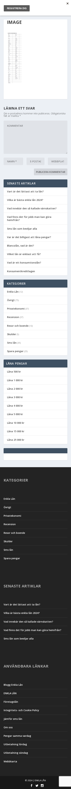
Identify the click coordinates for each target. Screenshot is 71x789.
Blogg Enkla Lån (13, 684)
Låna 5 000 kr (15, 414)
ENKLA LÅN (10, 693)
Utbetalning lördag (15, 744)
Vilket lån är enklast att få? (24, 254)
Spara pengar (15, 351)
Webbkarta (10, 761)
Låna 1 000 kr (15, 380)
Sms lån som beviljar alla (22, 228)
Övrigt (11, 300)
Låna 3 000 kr (15, 397)
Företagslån (11, 701)
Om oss (8, 727)
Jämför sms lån (13, 718)
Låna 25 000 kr (15, 439)
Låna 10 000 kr (15, 422)
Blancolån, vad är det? (20, 245)
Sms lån (12, 342)
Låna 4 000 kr (15, 405)
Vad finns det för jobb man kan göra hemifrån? (29, 218)
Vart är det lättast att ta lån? (25, 191)
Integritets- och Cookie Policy (21, 710)
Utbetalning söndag (16, 752)
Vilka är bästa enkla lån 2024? (25, 200)
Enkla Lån (13, 291)
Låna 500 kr (14, 371)
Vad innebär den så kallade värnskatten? (32, 208)
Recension (13, 317)
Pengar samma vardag (17, 735)
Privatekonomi (16, 308)
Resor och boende (17, 325)
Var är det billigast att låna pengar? (29, 237)
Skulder (11, 334)
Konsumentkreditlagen (21, 271)
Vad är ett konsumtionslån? (24, 262)
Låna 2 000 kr (15, 388)
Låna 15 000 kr (15, 431)
